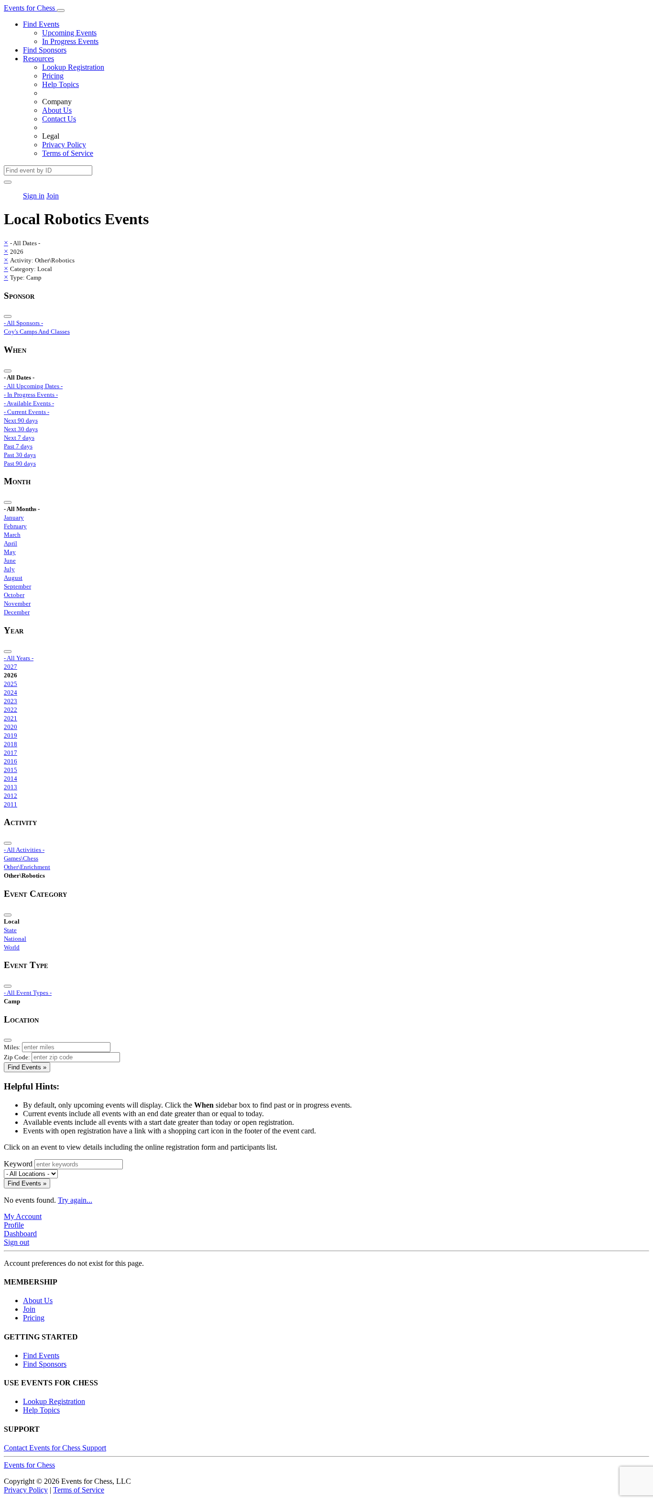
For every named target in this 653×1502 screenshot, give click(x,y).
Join (52, 196)
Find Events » (27, 1067)
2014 (10, 778)
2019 (10, 735)
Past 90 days (20, 463)
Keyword (18, 1164)
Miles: (12, 1047)
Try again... (75, 1200)
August (13, 577)
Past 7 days (18, 446)
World (12, 947)
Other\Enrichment (27, 867)
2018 (10, 744)
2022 (10, 709)
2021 (10, 718)
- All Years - (18, 658)
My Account (23, 1216)
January (14, 517)
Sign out (16, 1242)
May (10, 551)
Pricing (53, 76)
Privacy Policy (64, 145)
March (12, 534)
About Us (57, 110)
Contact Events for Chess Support (55, 1448)
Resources (38, 58)
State (10, 930)
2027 (10, 666)
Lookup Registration (73, 67)
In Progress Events (70, 41)
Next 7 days (19, 437)
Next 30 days (21, 429)
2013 (10, 787)
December (17, 612)
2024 (10, 692)
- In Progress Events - (31, 394)
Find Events (41, 24)
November (17, 603)
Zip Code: (17, 1057)
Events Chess (29, 1465)
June (10, 560)
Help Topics (60, 84)
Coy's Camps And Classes (37, 331)
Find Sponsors (44, 50)
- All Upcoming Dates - (33, 386)
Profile (14, 1225)
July (9, 569)
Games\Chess (21, 858)
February (15, 526)
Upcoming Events (69, 33)
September (17, 586)
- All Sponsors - (23, 323)
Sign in (33, 196)
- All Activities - (24, 849)
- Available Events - (29, 403)
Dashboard (20, 1234)
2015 (10, 769)
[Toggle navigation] (61, 10)
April (10, 543)
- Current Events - (26, 411)
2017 (10, 752)
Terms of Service (67, 153)
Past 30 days (20, 454)
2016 (10, 761)
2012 (10, 795)
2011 (10, 804)
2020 (10, 726)
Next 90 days (21, 420)
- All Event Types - (28, 992)
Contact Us (59, 119)
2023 (10, 701)
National (15, 938)
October (14, 595)
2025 (10, 683)
